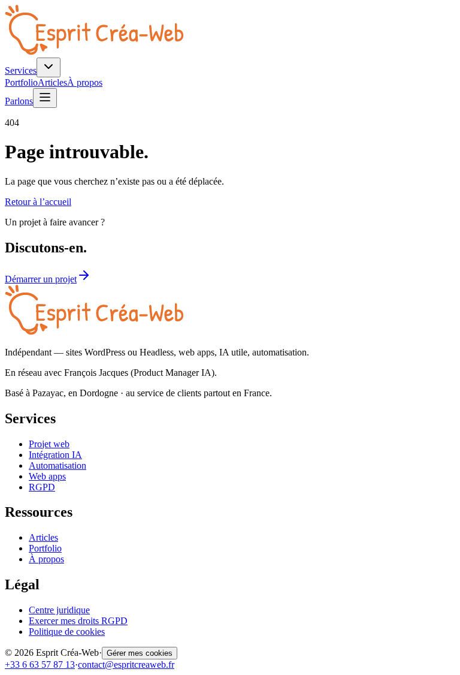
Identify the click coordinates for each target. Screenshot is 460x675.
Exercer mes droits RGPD (78, 621)
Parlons (19, 101)
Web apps (47, 476)
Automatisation (57, 465)
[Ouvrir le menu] (45, 98)
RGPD (42, 487)
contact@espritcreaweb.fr (126, 664)
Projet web (49, 444)
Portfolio (21, 82)
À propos (84, 82)
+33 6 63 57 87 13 (40, 664)
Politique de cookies (67, 631)
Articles (52, 82)
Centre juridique (59, 610)
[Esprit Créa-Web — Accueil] (94, 52)
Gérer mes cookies (139, 653)
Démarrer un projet (41, 279)
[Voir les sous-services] (48, 67)
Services (21, 70)
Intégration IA (55, 455)
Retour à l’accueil (38, 202)
